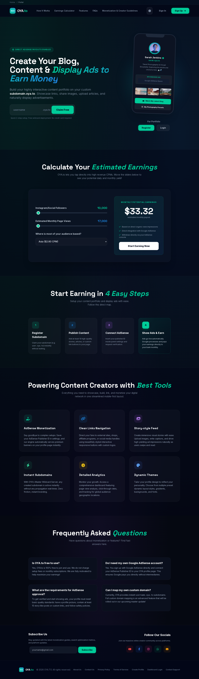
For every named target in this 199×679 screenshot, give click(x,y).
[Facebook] (139, 649)
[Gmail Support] (167, 649)
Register (146, 127)
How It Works (43, 10)
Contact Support (173, 670)
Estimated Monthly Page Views (53, 221)
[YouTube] (129, 649)
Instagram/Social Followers (51, 207)
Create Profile (138, 670)
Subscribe (87, 650)
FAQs (95, 10)
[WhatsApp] (157, 649)
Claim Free (62, 109)
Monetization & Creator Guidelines (120, 10)
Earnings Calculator (64, 10)
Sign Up (179, 10)
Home (12, 2)
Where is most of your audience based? (58, 233)
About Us (77, 670)
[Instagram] (148, 649)
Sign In (162, 10)
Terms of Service (120, 670)
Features (83, 10)
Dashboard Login (154, 670)
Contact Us (89, 670)
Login (163, 127)
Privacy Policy (104, 670)
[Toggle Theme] (150, 10)
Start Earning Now (139, 246)
